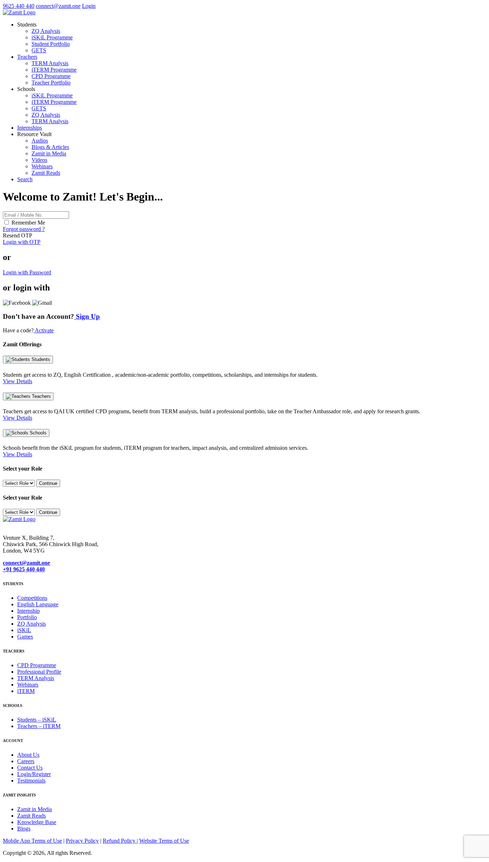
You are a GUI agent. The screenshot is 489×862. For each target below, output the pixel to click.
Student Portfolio (51, 44)
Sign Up (87, 316)
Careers (25, 761)
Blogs (23, 828)
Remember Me (28, 223)
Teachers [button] (27, 57)
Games (25, 637)
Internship (28, 611)
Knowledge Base (36, 822)
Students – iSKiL (36, 720)
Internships (29, 128)
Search (25, 179)
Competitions (32, 598)
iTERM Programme (54, 70)
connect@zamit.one (58, 6)
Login (89, 6)
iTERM (26, 691)
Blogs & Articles (50, 147)
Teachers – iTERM (38, 726)
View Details (17, 381)
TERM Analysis (50, 63)
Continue (48, 483)
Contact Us (30, 768)
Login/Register (34, 774)
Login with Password (27, 272)
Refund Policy (120, 841)
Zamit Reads (46, 173)
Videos (39, 160)
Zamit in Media (49, 153)
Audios (40, 141)
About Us (28, 755)
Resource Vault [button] (34, 134)
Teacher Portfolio (51, 83)
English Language (37, 604)
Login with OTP (21, 242)
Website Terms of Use (164, 841)
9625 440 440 (18, 6)
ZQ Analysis (46, 31)
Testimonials (31, 780)
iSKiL (24, 630)
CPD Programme (51, 76)
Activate (44, 330)
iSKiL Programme (52, 37)
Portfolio (27, 617)
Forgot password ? (24, 229)
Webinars (42, 166)
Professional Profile (39, 672)
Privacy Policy (82, 841)
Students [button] (27, 24)
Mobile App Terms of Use (32, 841)
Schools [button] (26, 89)
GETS (39, 50)
